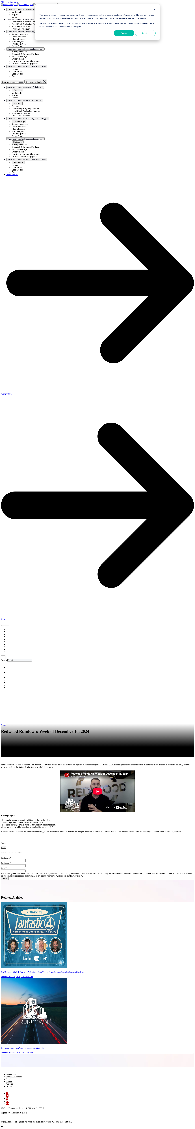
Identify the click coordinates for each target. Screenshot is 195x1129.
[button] (2, 1127)
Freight (9, 632)
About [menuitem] (9, 1086)
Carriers (9, 647)
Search (4, 660)
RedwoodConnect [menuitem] (14, 1077)
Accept (124, 33)
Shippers (9, 634)
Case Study (11, 642)
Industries (18, 142)
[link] (14, 1070)
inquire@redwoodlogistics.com (14, 1113)
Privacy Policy (47, 1122)
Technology (19, 121)
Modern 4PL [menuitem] (11, 1074)
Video (8, 637)
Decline (145, 33)
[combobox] (19, 660)
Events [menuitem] (9, 1081)
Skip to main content (9, 2)
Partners (17, 103)
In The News (11, 652)
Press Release (11, 649)
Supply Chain (11, 629)
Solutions (18, 90)
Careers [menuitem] (9, 1084)
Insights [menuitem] (9, 1079)
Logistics (10, 639)
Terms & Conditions (62, 1122)
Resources (19, 162)
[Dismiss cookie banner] (155, 10)
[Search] (3, 657)
